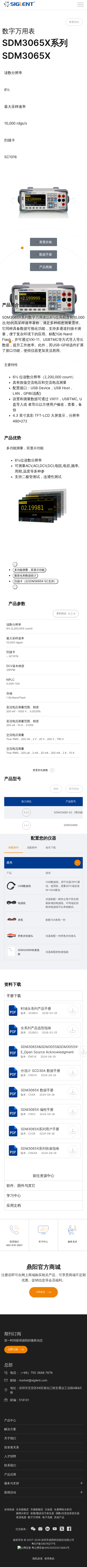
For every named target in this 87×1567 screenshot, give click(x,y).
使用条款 (49, 1558)
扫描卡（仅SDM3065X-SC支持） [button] (35, 581)
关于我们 (10, 1438)
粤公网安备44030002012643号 (50, 1547)
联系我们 (10, 1465)
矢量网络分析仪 (63, 1509)
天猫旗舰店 (36, 1509)
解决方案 (10, 1429)
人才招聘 (10, 1456)
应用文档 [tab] (14, 1205)
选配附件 (32, 847)
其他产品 (59, 1517)
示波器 (48, 1509)
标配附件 (13, 847)
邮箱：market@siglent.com (28, 1380)
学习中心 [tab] (14, 1195)
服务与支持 (11, 1483)
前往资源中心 (43, 1176)
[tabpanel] (43, 1091)
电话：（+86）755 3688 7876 (31, 1372)
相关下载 (51, 847)
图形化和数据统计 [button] (25, 575)
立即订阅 (13, 1349)
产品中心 (10, 1420)
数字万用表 (34, 1517)
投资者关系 (11, 1447)
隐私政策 (38, 1558)
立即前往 (40, 1292)
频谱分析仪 (22, 1513)
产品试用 (10, 1474)
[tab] (13, 847)
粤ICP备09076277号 (43, 1543)
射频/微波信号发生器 (42, 1513)
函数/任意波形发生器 (67, 1513)
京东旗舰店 (22, 1509)
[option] (43, 485)
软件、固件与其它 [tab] (21, 1185)
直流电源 (21, 1517)
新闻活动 (10, 1492)
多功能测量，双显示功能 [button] (29, 569)
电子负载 (47, 1517)
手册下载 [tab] (14, 996)
